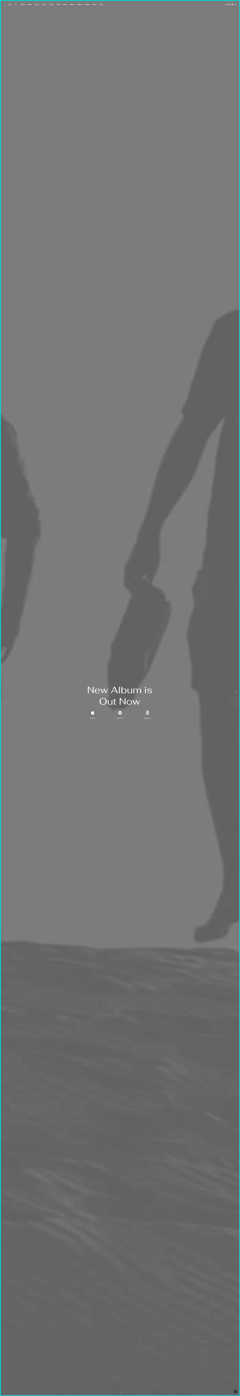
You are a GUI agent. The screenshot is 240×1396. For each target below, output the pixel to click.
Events (37, 4)
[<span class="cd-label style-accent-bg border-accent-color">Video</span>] (235, 699)
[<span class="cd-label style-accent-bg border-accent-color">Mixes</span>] (235, 701)
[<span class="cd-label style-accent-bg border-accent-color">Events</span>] (235, 696)
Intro (10, 4)
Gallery (79, 4)
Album (23, 4)
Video (51, 4)
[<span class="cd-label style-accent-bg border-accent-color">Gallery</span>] (235, 704)
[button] (226, 4)
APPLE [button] (92, 718)
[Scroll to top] (235, 1391)
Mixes (65, 4)
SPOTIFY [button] (120, 718)
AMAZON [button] (147, 718)
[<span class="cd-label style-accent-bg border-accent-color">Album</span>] (235, 694)
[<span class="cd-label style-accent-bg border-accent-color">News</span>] (235, 706)
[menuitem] (10, 4)
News (94, 4)
